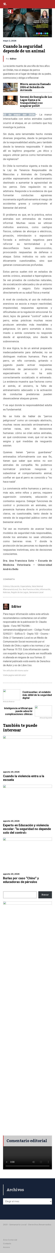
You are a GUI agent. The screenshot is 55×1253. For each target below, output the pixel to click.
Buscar (45, 895)
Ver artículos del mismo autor (15, 671)
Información (45, 589)
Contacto (7, 1244)
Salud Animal (37, 586)
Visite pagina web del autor (14, 675)
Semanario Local (36, 592)
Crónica (6, 586)
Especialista (25, 586)
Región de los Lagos (19, 592)
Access (6, 1247)
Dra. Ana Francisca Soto (29, 589)
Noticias (6, 592)
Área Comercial (10, 1240)
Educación (15, 586)
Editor (13, 59)
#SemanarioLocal (10, 589)
